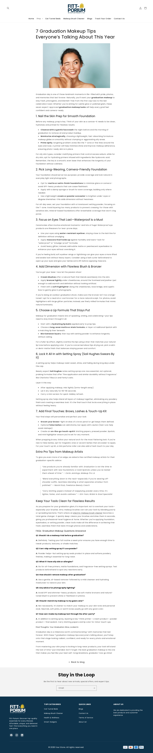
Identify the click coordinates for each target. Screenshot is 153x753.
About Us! (83, 722)
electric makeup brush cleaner (87, 513)
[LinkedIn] (22, 735)
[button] (8, 8)
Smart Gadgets (50, 722)
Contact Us (83, 713)
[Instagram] (17, 735)
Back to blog (78, 662)
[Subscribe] (94, 688)
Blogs (81, 709)
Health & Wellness (51, 718)
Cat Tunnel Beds (51, 709)
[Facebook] (11, 735)
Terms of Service (86, 718)
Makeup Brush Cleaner (53, 713)
